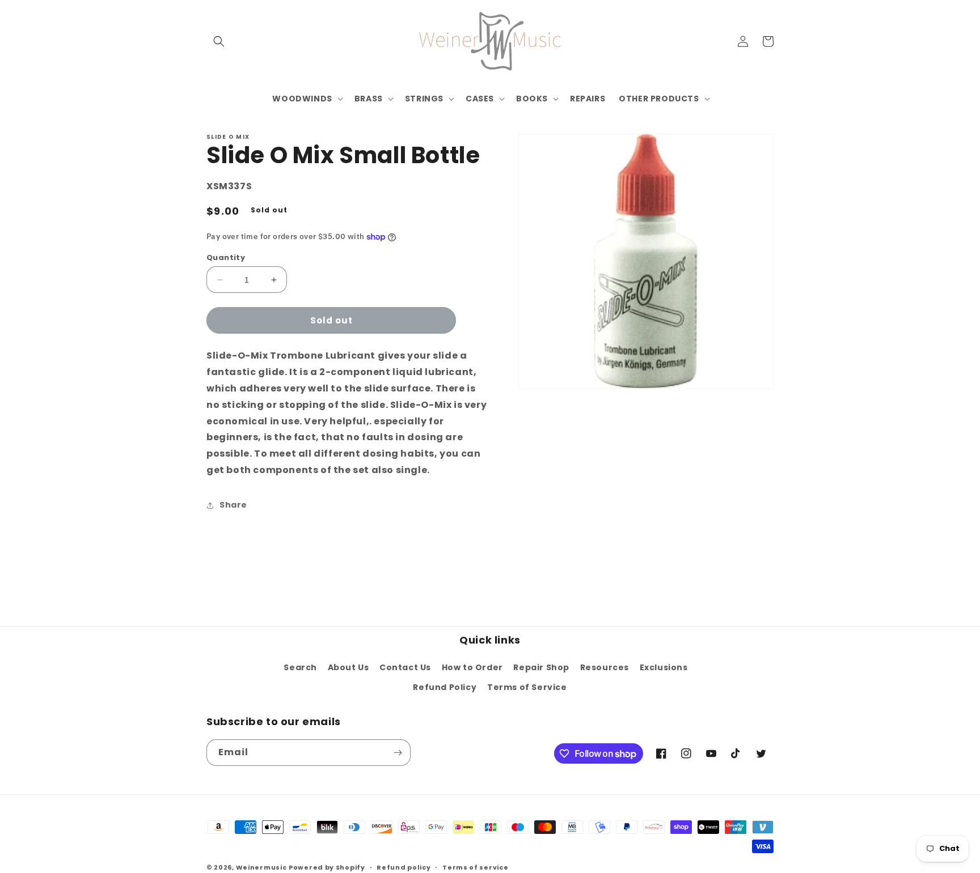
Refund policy (403, 867)
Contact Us (405, 667)
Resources (604, 667)
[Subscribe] (397, 752)
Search (300, 667)
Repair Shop (541, 667)
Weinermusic (261, 867)
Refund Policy (444, 687)
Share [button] (233, 504)
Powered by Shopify (327, 867)
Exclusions (664, 667)
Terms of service (475, 867)
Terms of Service (527, 687)
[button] (218, 41)
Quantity (225, 257)
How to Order (472, 667)
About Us (348, 667)
